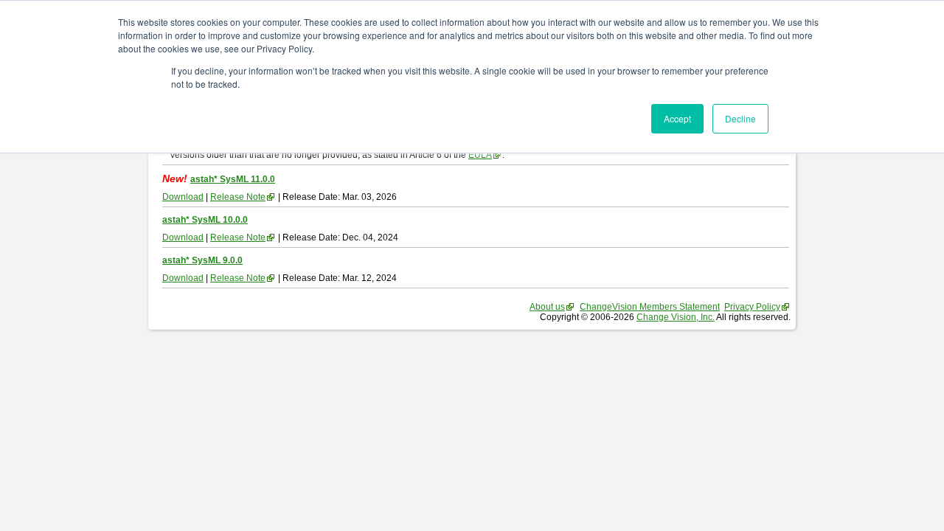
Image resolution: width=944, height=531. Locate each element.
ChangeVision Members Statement (650, 307)
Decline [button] (740, 118)
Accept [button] (677, 118)
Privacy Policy (752, 307)
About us (547, 307)
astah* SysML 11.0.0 (232, 179)
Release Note (238, 197)
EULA (480, 155)
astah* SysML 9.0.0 (202, 260)
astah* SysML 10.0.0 (205, 220)
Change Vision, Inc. (675, 317)
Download (183, 197)
